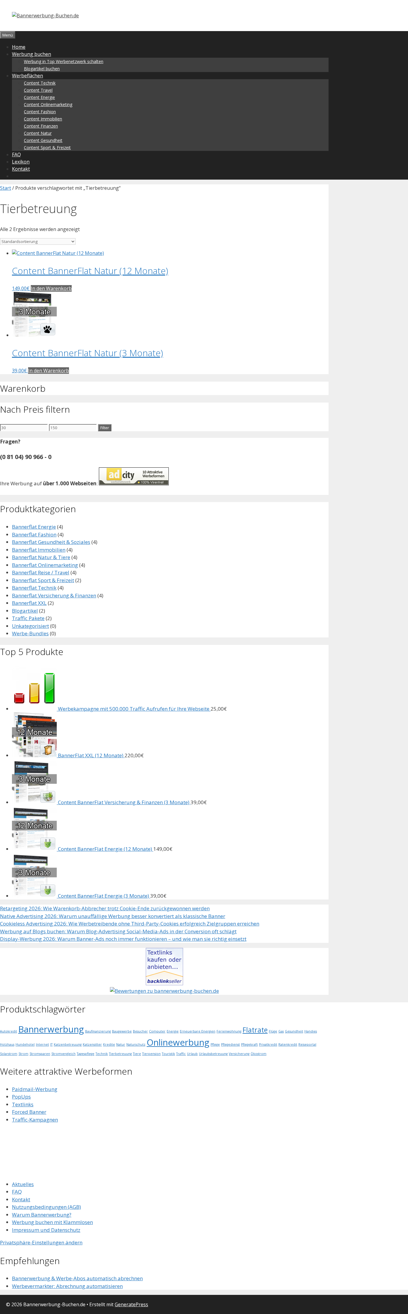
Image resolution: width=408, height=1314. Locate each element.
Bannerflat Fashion (34, 534)
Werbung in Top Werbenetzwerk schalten (63, 61)
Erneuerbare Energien (197, 1031)
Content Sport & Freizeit (47, 147)
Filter (104, 427)
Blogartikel (25, 610)
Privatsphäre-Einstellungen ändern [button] (41, 1242)
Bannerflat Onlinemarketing (45, 565)
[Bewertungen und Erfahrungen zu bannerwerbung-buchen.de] (164, 990)
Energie (173, 1031)
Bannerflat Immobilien (38, 549)
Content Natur (38, 133)
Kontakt (21, 169)
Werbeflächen (27, 75)
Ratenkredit (287, 1044)
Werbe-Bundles (30, 633)
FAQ (16, 154)
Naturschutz (135, 1044)
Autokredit (8, 1031)
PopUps (21, 1096)
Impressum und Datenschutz (46, 1229)
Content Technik (40, 83)
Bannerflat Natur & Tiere (41, 557)
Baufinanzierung (98, 1031)
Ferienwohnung (229, 1031)
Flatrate (255, 1030)
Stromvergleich (63, 1054)
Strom (23, 1054)
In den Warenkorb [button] (51, 288)
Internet (42, 1044)
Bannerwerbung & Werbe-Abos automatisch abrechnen (77, 1278)
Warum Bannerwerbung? (41, 1214)
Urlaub (192, 1054)
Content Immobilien (43, 119)
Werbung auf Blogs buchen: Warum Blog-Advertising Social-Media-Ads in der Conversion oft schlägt (118, 931)
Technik (102, 1054)
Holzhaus (7, 1044)
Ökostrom (258, 1054)
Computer (157, 1031)
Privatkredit (268, 1044)
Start (5, 188)
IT (51, 1044)
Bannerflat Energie (34, 526)
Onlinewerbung (178, 1042)
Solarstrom (8, 1054)
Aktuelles (23, 1184)
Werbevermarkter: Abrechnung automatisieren (67, 1286)
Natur (120, 1044)
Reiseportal (307, 1044)
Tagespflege (85, 1054)
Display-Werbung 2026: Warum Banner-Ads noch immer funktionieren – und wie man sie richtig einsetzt (123, 938)
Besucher (140, 1031)
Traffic (181, 1054)
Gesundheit (294, 1031)
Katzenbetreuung (68, 1044)
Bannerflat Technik (34, 587)
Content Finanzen (41, 126)
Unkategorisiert (30, 625)
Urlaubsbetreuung (213, 1054)
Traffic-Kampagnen (35, 1119)
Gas (281, 1031)
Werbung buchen (31, 54)
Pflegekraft (249, 1044)
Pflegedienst (230, 1044)
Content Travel (38, 90)
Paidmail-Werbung (34, 1089)
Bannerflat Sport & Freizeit (43, 580)
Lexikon (21, 161)
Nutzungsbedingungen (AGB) (46, 1206)
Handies (310, 1031)
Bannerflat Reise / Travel (40, 572)
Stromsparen (40, 1054)
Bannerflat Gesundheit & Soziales (51, 542)
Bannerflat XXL (29, 602)
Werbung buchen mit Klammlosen (52, 1222)
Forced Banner (29, 1111)
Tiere (137, 1054)
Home (18, 47)
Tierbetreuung (120, 1054)
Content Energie (39, 97)
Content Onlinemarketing (48, 104)
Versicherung (239, 1054)
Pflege (215, 1044)
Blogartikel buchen (42, 68)
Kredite (109, 1044)
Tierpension (151, 1054)
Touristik (168, 1054)
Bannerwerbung (51, 1029)
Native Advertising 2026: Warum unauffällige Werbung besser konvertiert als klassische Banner (112, 916)
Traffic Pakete (28, 618)
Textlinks (22, 1104)
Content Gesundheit (43, 140)
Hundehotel (25, 1044)
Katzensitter (92, 1044)
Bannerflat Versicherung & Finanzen (54, 595)
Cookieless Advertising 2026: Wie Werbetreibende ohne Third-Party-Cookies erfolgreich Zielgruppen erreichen (129, 923)
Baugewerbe (122, 1031)
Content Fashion (40, 111)
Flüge (273, 1031)
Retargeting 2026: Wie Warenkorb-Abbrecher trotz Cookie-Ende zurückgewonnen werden (105, 908)
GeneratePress (131, 1304)
